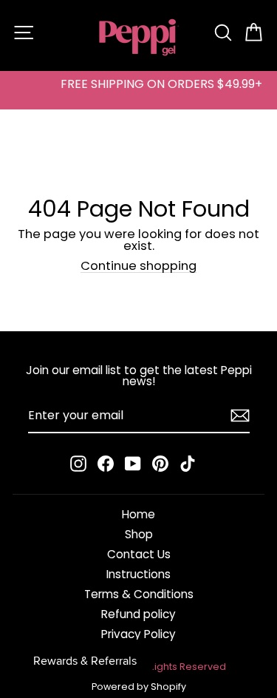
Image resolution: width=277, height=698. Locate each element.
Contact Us (139, 554)
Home (138, 514)
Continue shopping (138, 267)
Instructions (138, 574)
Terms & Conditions (139, 594)
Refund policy (138, 614)
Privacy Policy (138, 634)
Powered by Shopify (139, 686)
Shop (139, 534)
